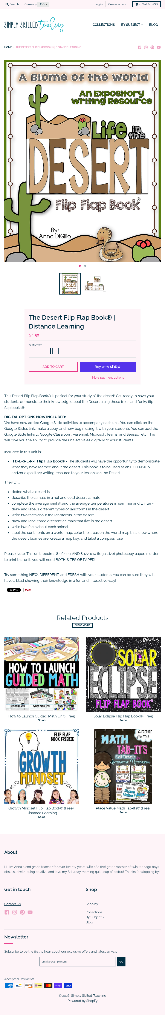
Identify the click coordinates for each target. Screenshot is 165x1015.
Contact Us (12, 904)
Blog (89, 922)
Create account (118, 4)
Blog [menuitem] (153, 24)
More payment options (108, 377)
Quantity (35, 345)
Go (121, 961)
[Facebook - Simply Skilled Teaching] (139, 47)
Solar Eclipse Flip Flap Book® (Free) (123, 716)
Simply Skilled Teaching (88, 995)
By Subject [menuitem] (130, 24)
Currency (30, 4)
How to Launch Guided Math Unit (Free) (41, 716)
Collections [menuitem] (104, 24)
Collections (94, 912)
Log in (99, 4)
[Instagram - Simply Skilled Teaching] (146, 47)
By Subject (94, 917)
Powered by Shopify (83, 1001)
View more (82, 625)
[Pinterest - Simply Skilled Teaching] (152, 47)
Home (8, 47)
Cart (148, 4)
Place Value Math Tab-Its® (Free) (123, 808)
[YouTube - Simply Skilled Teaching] (159, 47)
